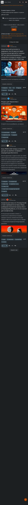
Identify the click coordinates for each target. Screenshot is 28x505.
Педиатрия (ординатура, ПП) (16, 33)
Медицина (7, 5)
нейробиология (6, 135)
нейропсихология (12, 35)
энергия (14, 132)
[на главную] (2, 2)
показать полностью (7, 84)
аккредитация (13, 181)
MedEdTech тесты (14, 184)
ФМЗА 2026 (5, 184)
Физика (4, 199)
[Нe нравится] (6, 94)
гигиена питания (8, 37)
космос (4, 241)
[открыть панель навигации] (26, 2)
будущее (19, 87)
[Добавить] (25, 499)
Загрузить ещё (14, 250)
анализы (11, 90)
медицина (5, 87)
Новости (4, 145)
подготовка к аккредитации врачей (11, 189)
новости (5, 191)
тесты (5, 2)
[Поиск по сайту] (19, 2)
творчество (5, 137)
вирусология (4, 35)
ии (10, 87)
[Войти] (23, 2)
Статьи (2, 5)
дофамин (15, 135)
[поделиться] (13, 94)
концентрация (6, 132)
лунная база (18, 239)
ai (14, 87)
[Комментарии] (16, 94)
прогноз (5, 90)
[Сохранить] (10, 94)
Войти (14, 29)
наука (4, 239)
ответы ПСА (5, 186)
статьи (9, 2)
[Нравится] (2, 94)
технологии (10, 239)
